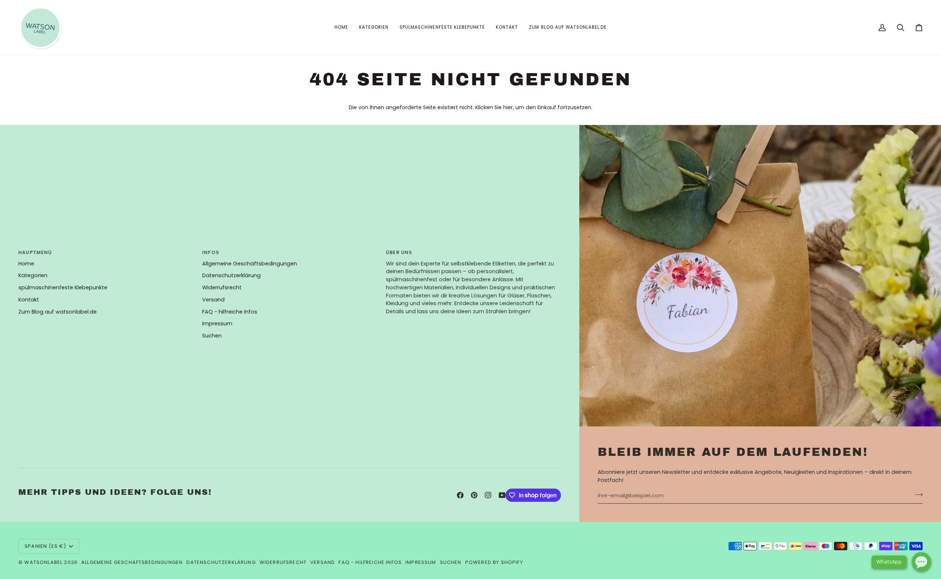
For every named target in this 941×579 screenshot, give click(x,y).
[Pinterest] (474, 495)
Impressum (217, 323)
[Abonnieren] (916, 495)
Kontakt (28, 299)
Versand (213, 299)
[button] (374, 27)
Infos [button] (210, 252)
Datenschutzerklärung (231, 275)
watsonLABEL (43, 562)
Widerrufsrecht (221, 287)
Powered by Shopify (494, 562)
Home (26, 263)
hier (508, 107)
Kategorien (32, 275)
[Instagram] (488, 495)
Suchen (212, 335)
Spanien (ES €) (45, 546)
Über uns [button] (399, 252)
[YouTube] (502, 495)
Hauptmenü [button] (35, 252)
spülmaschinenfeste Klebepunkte (62, 287)
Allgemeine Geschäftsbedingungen (249, 263)
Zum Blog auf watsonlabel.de (57, 311)
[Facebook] (460, 495)
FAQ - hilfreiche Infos (229, 311)
